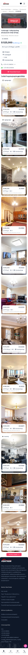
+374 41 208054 (8, 64)
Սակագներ (4, 619)
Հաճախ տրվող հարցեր (7, 599)
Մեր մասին (4, 591)
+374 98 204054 (8, 67)
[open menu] (24, 3)
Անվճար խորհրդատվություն (9, 614)
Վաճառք (15, 9)
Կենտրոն (11, 11)
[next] (25, 97)
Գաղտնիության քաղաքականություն (11, 605)
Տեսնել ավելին (13, 554)
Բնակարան (23, 9)
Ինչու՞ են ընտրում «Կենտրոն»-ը (10, 594)
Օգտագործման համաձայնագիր (10, 602)
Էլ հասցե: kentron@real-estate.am (10, 637)
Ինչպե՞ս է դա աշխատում (8, 596)
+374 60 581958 (5, 635)
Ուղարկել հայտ (14, 72)
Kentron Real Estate (6, 9)
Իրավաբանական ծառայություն (10, 617)
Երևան (5, 11)
